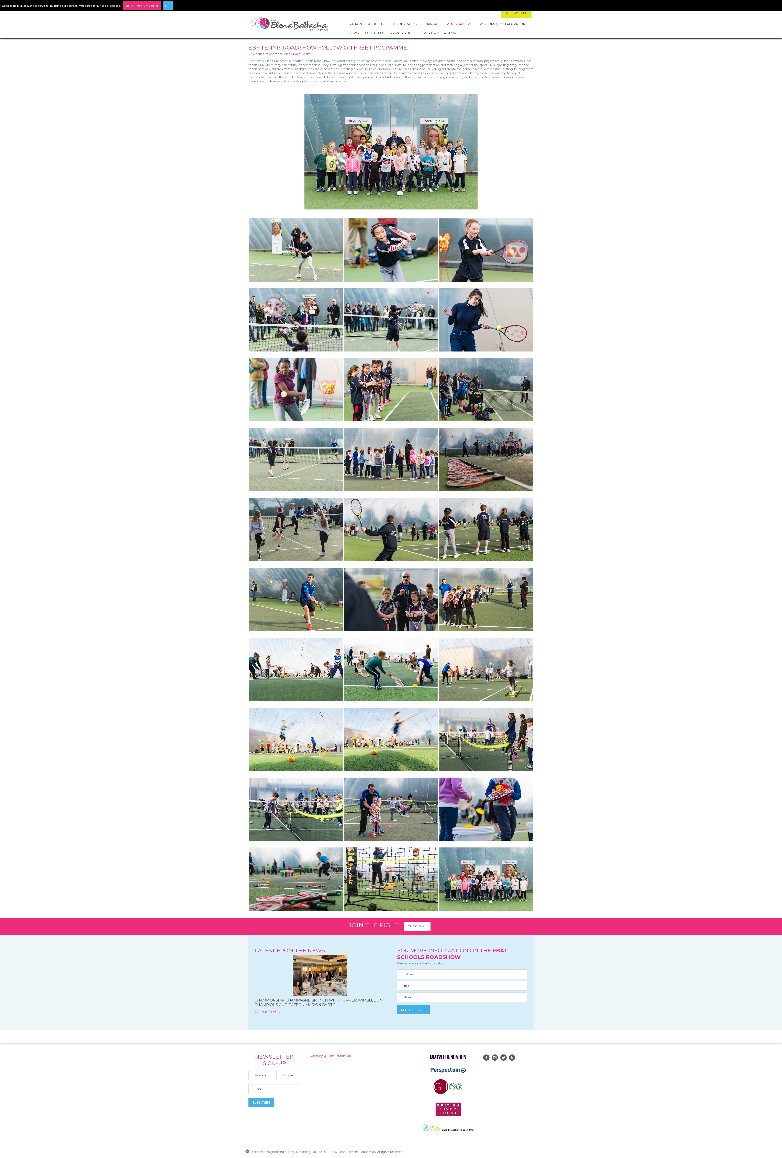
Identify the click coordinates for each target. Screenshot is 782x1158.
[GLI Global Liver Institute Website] (448, 1094)
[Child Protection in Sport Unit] (448, 1130)
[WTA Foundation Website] (448, 1058)
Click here (417, 926)
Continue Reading (267, 1011)
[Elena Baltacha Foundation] (289, 24)
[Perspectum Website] (448, 1072)
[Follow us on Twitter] (503, 1058)
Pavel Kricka (301, 54)
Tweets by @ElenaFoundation (329, 1056)
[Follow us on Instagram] (495, 1058)
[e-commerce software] (247, 1151)
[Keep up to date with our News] (512, 1058)
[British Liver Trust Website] (448, 1115)
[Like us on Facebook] (486, 1058)
